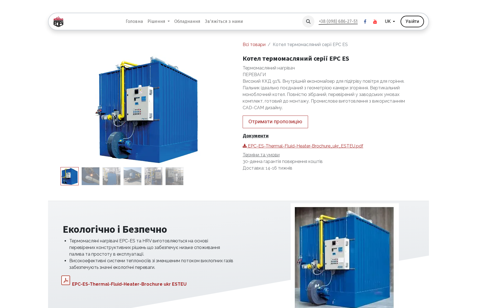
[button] (308, 21)
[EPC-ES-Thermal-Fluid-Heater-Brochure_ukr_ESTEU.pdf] (65, 280)
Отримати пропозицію (275, 121)
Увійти (412, 21)
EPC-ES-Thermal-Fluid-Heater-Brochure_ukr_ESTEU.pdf (305, 146)
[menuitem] (134, 21)
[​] (365, 21)
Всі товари (254, 44)
